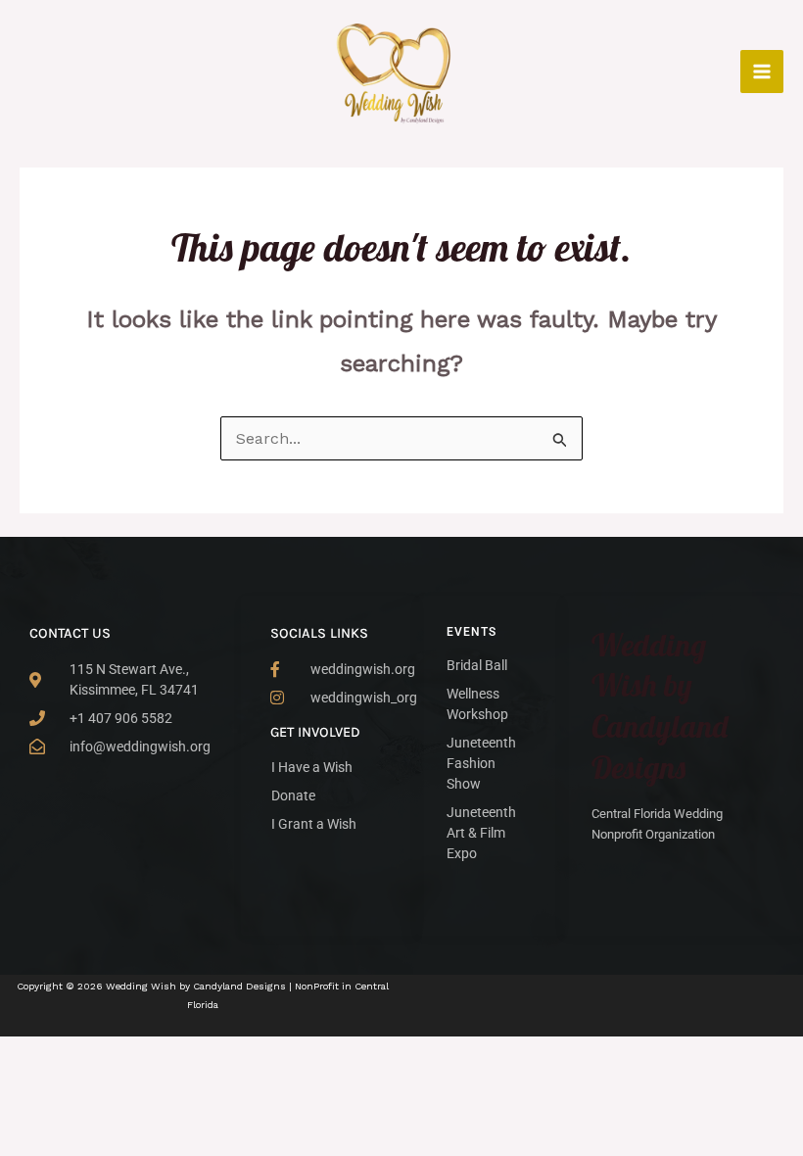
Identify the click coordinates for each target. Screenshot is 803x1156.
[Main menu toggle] (761, 71)
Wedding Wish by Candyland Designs (659, 706)
